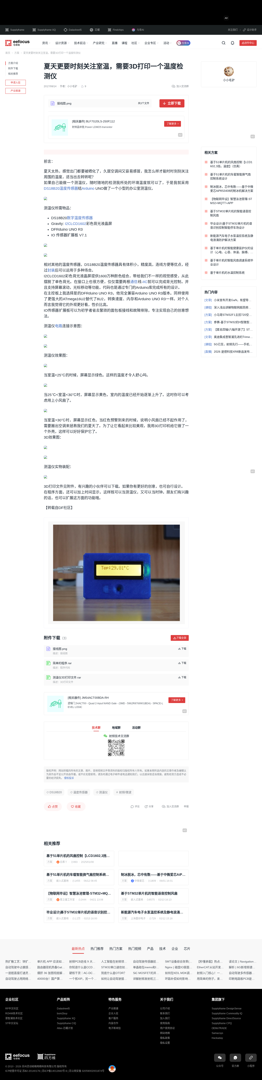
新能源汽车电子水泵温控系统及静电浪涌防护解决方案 (153, 912)
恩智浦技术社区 (14, 1018)
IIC (145, 282)
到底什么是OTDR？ (113, 973)
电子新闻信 (114, 1028)
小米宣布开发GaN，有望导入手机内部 (228, 300)
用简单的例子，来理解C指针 (215, 978)
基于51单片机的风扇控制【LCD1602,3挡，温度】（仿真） (79, 856)
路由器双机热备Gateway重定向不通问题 (63, 967)
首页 (7, 53)
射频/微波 (125, 792)
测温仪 (103, 792)
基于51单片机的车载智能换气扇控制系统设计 (79, 874)
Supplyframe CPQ (222, 1023)
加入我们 (165, 1018)
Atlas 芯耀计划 (65, 1028)
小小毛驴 (72, 86)
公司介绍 (165, 1008)
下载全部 (181, 637)
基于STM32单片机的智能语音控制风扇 (149, 893)
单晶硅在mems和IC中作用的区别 (154, 967)
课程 (124, 43)
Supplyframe (17, 29)
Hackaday (217, 1038)
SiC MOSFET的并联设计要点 (152, 973)
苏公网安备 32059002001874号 (86, 1071)
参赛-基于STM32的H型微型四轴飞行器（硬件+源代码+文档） (228, 322)
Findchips (118, 29)
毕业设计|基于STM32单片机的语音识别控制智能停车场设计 (79, 912)
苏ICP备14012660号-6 (54, 1071)
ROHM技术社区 (14, 1013)
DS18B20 (52, 188)
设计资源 (61, 43)
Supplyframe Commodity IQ (227, 1013)
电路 (58, 326)
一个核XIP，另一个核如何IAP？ (89, 978)
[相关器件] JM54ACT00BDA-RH (88, 697)
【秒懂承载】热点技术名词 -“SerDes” (221, 961)
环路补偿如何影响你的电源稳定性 (186, 978)
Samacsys (217, 1033)
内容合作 (113, 1023)
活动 (166, 43)
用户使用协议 (167, 1028)
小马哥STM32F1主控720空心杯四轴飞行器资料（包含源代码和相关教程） (228, 314)
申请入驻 (15, 82)
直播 (114, 43)
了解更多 (171, 123)
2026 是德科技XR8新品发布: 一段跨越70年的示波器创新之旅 (228, 351)
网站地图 (165, 1033)
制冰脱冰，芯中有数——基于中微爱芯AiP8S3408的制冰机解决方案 (153, 874)
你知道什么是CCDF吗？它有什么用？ (93, 967)
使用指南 (165, 1023)
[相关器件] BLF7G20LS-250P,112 (93, 121)
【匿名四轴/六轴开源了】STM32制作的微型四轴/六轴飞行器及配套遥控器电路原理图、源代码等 (228, 329)
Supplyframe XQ (46, 29)
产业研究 (98, 43)
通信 (134, 282)
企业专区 (150, 43)
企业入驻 (113, 1013)
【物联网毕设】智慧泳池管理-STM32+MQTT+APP (79, 893)
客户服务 (113, 1018)
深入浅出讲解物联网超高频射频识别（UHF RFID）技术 (228, 307)
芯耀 (97, 29)
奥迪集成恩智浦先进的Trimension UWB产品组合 (228, 337)
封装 (51, 270)
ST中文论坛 (11, 1023)
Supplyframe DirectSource (226, 1018)
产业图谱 (15, 90)
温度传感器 (69, 188)
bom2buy (62, 1013)
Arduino (88, 188)
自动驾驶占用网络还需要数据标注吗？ (29, 978)
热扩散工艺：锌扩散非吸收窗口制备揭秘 (31, 961)
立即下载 (174, 103)
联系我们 (165, 1013)
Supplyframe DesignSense (227, 1008)
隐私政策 (165, 1038)
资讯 (45, 43)
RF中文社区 (11, 1008)
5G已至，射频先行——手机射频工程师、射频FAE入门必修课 (228, 344)
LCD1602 (78, 224)
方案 (16, 53)
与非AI (140, 29)
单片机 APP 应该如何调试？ (55, 961)
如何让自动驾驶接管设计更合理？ (122, 978)
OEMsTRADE (219, 1028)
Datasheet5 (75, 29)
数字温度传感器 (80, 218)
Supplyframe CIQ (66, 1023)
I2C (68, 224)
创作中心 (249, 43)
